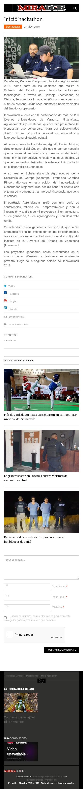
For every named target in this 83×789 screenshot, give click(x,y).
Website (57, 607)
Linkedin (13, 308)
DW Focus (41, 8)
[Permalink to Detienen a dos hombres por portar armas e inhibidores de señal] (41, 512)
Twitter (11, 286)
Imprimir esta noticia (18, 324)
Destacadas (13, 26)
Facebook (14, 293)
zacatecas (10, 340)
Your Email (58, 597)
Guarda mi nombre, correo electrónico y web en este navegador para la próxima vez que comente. (37, 618)
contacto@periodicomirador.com (49, 776)
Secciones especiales (41, 681)
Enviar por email (16, 316)
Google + (13, 301)
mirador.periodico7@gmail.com (42, 779)
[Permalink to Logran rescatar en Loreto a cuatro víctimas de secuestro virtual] (41, 451)
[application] (21, 751)
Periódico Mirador (14, 772)
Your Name (58, 586)
